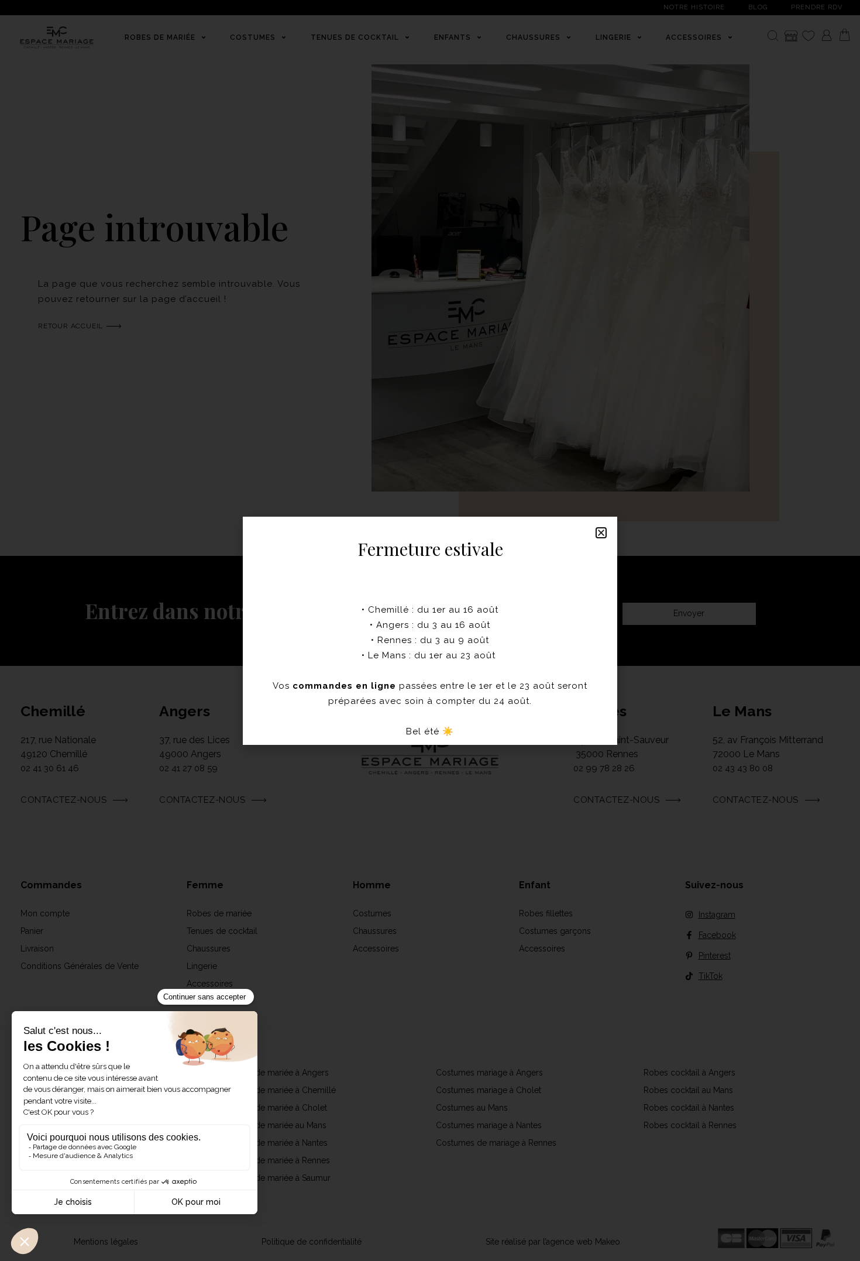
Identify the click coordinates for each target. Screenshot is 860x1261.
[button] (601, 532)
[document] (430, 630)
